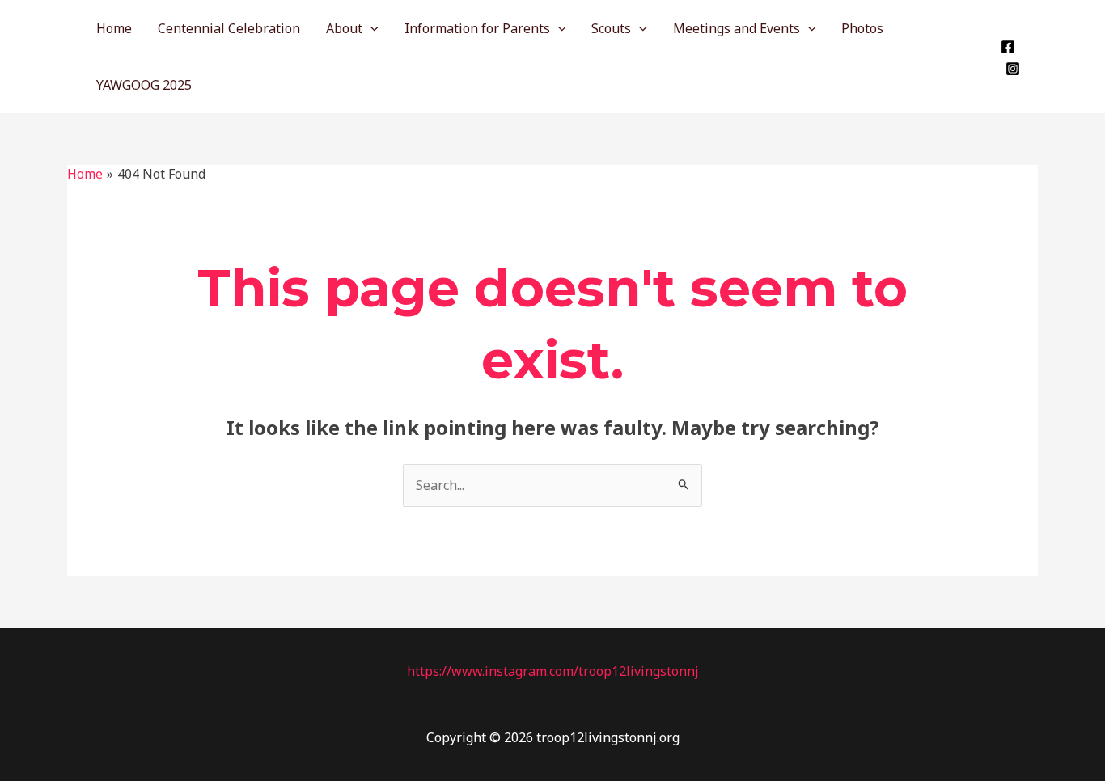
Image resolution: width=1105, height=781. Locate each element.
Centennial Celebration (229, 28)
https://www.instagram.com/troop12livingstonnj (553, 671)
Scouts (611, 28)
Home (114, 28)
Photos (862, 28)
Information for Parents (477, 28)
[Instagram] (1013, 68)
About (344, 28)
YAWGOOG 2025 (144, 85)
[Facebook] (1008, 47)
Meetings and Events (736, 28)
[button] (370, 28)
